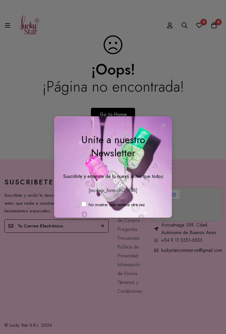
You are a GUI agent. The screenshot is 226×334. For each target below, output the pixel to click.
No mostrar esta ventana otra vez (116, 205)
